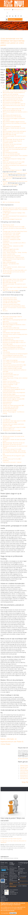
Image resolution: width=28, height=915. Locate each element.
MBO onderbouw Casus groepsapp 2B (12, 126)
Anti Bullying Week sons (8, 339)
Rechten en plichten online (9, 254)
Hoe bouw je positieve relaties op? (11, 374)
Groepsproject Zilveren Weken (10, 298)
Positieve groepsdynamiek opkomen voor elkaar (14, 395)
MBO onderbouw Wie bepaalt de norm (12, 115)
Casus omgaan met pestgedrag (10, 360)
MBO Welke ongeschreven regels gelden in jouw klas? (15, 147)
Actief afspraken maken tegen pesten (11, 332)
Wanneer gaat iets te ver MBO (10, 410)
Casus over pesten (7, 363)
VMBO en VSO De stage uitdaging (10, 184)
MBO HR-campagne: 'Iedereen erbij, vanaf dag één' (14, 131)
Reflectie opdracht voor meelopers (11, 400)
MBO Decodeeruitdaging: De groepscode (12, 170)
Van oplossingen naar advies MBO (11, 407)
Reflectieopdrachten (7, 402)
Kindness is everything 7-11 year (10, 384)
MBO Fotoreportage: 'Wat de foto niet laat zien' (14, 139)
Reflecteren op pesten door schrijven (11, 397)
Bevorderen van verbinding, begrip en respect (13, 340)
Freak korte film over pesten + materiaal (12, 462)
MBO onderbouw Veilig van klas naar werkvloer (13, 95)
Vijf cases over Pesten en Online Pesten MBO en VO (14, 270)
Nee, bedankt (13, 913)
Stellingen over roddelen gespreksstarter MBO (13, 405)
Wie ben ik (5, 310)
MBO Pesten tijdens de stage (9, 134)
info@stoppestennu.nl (18, 9)
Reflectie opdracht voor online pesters (11, 255)
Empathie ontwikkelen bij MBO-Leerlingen (12, 368)
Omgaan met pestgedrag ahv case (11, 387)
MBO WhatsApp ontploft (8, 146)
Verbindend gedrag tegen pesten (10, 408)
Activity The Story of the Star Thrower (11, 337)
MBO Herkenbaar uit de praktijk (10, 152)
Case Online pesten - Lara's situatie (11, 234)
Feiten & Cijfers (23, 768)
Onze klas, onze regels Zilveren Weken (11, 301)
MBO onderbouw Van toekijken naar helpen (13, 100)
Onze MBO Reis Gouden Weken (10, 302)
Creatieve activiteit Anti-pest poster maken (12, 366)
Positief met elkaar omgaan (9, 394)
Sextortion (5, 265)
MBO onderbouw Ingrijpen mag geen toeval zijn (14, 121)
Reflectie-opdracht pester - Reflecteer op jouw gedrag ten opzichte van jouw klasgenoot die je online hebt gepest (13, 259)
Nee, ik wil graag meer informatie (7, 910)
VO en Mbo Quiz (6, 168)
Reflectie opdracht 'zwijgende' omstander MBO (13, 399)
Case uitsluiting (6, 352)
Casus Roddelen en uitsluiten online (11, 238)
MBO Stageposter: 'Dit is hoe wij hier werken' (13, 133)
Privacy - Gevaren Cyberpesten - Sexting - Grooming (14, 252)
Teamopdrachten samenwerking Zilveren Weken (14, 306)
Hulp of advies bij (13, 885)
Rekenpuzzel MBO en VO (8, 429)
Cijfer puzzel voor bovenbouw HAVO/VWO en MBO (14, 365)
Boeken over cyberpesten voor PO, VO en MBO (13, 162)
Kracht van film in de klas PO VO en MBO (12, 163)
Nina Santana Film (7, 386)
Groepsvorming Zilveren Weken (10, 299)
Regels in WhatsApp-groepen (9, 262)
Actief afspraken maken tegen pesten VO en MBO (14, 421)
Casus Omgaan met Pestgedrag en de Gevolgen (14, 361)
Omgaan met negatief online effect (11, 249)
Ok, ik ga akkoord (5, 913)
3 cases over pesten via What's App (11, 328)
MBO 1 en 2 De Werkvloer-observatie (11, 154)
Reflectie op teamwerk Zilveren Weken (11, 304)
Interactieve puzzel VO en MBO (10, 422)
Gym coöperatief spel (8, 373)
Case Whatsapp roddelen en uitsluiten (11, 236)
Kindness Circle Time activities (9, 381)
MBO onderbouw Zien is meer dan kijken (12, 116)
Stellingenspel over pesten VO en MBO (12, 430)
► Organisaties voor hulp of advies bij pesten (11, 838)
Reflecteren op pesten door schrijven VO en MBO (14, 427)
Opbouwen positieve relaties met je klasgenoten (14, 392)
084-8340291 (8, 9)
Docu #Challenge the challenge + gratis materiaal (14, 451)
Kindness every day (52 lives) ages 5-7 (11, 382)
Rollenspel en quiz (7, 403)
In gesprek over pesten (8, 376)
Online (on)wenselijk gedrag (9, 251)
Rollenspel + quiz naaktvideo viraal (11, 263)
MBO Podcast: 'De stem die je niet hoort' (12, 144)
